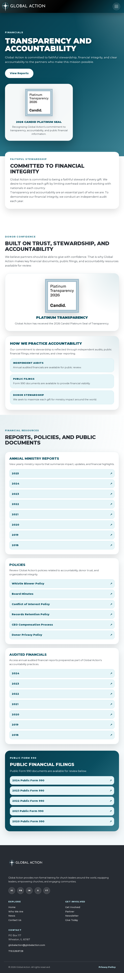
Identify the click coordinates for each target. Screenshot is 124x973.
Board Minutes (22, 593)
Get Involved (72, 907)
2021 (15, 514)
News (11, 915)
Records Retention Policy (30, 614)
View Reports (19, 73)
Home (12, 907)
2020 (15, 524)
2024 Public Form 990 (28, 780)
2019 (15, 534)
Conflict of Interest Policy (31, 604)
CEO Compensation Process (32, 624)
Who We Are (15, 911)
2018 (15, 545)
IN (29, 890)
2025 (15, 473)
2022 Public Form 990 (28, 800)
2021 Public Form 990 (28, 811)
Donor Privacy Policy (27, 634)
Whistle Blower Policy (28, 583)
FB (20, 890)
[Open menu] (116, 6)
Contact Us (14, 920)
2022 (15, 504)
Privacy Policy (107, 967)
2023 (15, 493)
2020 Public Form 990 (28, 821)
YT (46, 890)
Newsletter (71, 915)
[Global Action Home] (28, 6)
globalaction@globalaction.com (26, 945)
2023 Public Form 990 (28, 790)
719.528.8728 (15, 951)
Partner (69, 911)
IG (12, 890)
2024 (15, 483)
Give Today (71, 920)
